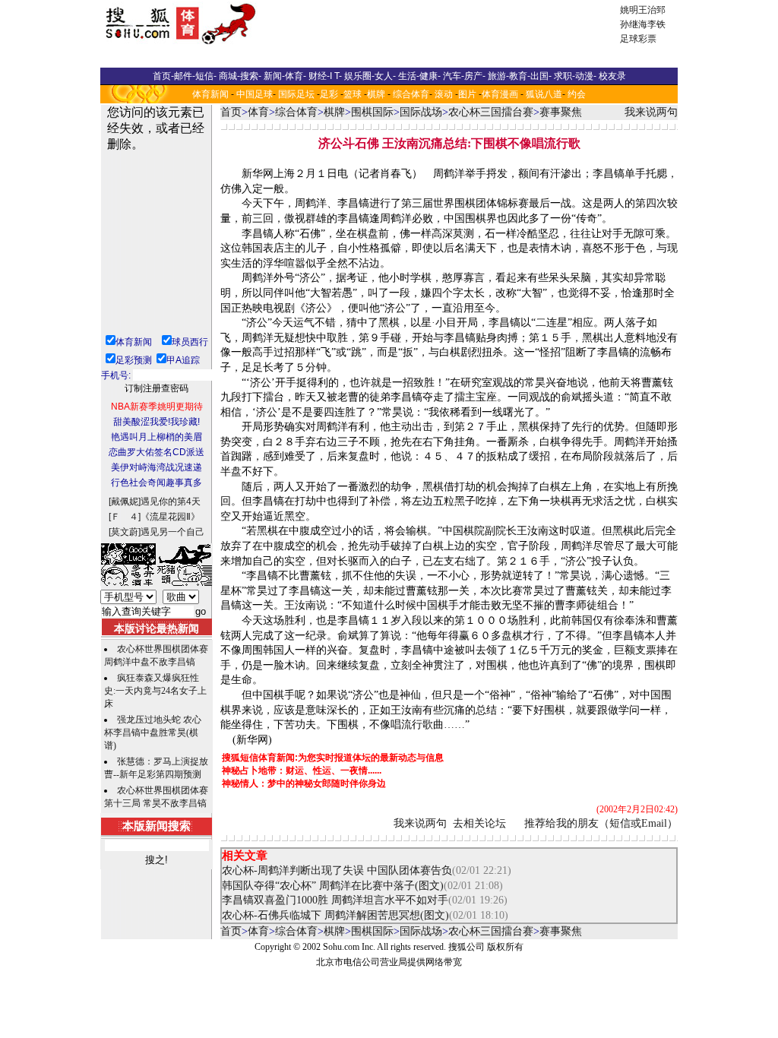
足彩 (329, 94)
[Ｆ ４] (125, 516)
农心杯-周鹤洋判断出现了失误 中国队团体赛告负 (337, 870)
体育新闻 (210, 94)
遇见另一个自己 (172, 532)
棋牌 (376, 94)
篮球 (352, 94)
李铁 (656, 24)
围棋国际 (372, 112)
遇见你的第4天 (171, 501)
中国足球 (254, 94)
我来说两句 (651, 112)
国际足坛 (296, 94)
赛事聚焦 (560, 112)
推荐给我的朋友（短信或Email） (601, 823)
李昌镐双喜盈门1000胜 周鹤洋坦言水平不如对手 (335, 900)
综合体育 (411, 94)
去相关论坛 (479, 823)
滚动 (444, 94)
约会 (577, 94)
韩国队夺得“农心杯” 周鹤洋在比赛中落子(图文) (333, 885)
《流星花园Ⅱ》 (170, 516)
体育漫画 (500, 94)
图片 (467, 94)
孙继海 (633, 24)
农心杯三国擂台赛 (490, 112)
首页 (231, 112)
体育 (258, 112)
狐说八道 (544, 94)
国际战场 (421, 112)
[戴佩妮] (125, 501)
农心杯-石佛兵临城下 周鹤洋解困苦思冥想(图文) (335, 915)
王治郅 (652, 10)
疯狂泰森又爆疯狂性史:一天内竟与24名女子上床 (155, 690)
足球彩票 (638, 38)
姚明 (629, 10)
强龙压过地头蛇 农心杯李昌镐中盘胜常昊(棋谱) (152, 732)
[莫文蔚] (125, 532)
